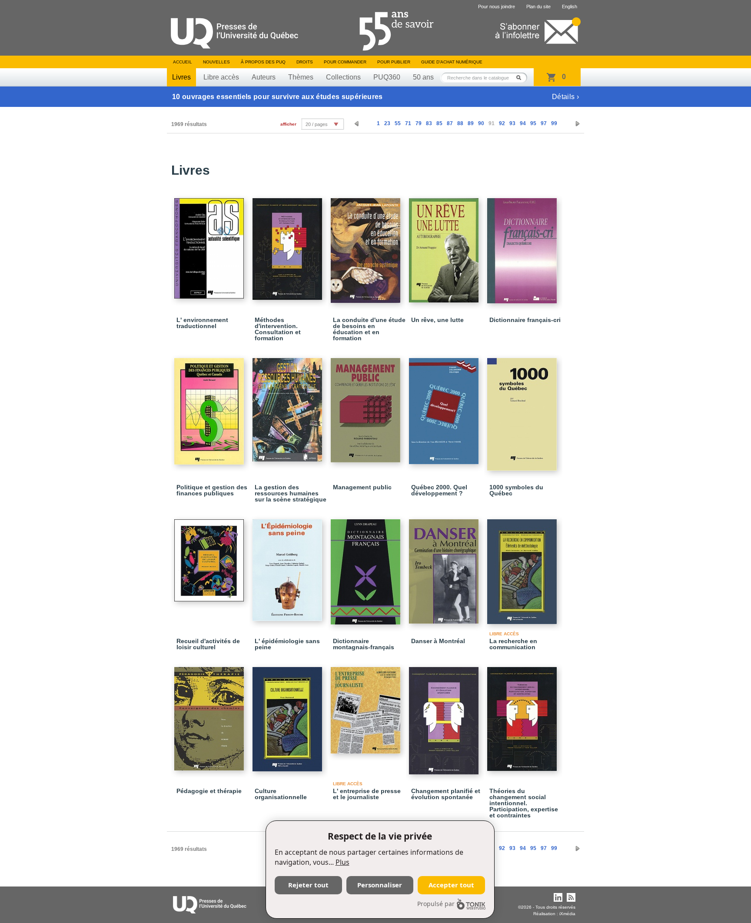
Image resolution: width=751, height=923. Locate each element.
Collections (343, 77)
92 (502, 123)
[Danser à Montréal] (445, 567)
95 (533, 123)
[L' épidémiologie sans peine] (288, 566)
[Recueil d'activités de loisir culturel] (210, 556)
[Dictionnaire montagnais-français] (367, 568)
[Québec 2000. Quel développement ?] (445, 407)
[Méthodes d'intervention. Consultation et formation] (288, 245)
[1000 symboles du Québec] (523, 410)
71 (408, 123)
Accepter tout (451, 884)
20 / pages (317, 124)
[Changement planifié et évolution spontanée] (445, 716)
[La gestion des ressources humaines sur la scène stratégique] (288, 406)
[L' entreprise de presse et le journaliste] (367, 706)
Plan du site (538, 6)
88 (460, 123)
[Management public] (367, 406)
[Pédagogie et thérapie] (210, 715)
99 (554, 123)
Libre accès (221, 77)
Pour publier (393, 62)
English (569, 6)
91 (491, 123)
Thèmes (300, 77)
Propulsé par (436, 904)
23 (387, 123)
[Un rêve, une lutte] (445, 246)
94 (523, 123)
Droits (304, 62)
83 (429, 123)
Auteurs (264, 77)
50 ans (423, 77)
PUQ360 (386, 77)
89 (471, 123)
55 (398, 123)
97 (544, 123)
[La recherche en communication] (523, 567)
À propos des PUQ (263, 62)
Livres (181, 77)
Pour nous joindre (496, 6)
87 (450, 123)
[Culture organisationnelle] (288, 715)
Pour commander (345, 62)
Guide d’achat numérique (451, 62)
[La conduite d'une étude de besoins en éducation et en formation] (367, 246)
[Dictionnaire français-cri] (523, 246)
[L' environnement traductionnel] (210, 244)
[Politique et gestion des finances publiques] (210, 407)
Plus (342, 862)
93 (512, 123)
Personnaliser (379, 884)
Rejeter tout (308, 884)
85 (439, 123)
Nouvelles (216, 62)
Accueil (182, 62)
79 (418, 123)
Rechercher (521, 77)
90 (481, 123)
